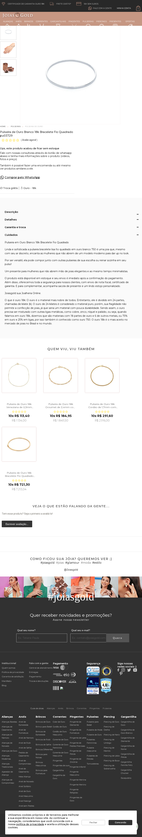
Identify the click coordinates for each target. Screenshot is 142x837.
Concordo (120, 822)
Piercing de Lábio (112, 756)
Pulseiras (88, 21)
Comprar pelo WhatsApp (22, 177)
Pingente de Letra (78, 738)
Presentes (115, 21)
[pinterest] (121, 673)
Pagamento (35, 676)
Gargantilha (58, 770)
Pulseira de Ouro (94, 734)
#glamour (72, 562)
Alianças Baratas (9, 722)
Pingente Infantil (78, 767)
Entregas (33, 672)
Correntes (42, 21)
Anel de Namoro (26, 738)
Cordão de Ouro (60, 726)
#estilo (96, 562)
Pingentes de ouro (61, 765)
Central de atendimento (41, 667)
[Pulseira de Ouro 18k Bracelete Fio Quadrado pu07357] (19, 444)
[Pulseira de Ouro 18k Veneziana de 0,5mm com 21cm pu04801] (19, 375)
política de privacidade (30, 824)
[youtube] (135, 669)
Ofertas (130, 21)
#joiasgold (48, 562)
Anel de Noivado (26, 781)
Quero (117, 638)
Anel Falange (25, 801)
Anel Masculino (26, 796)
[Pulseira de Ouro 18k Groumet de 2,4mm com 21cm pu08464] (60, 375)
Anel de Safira (25, 748)
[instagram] (123, 669)
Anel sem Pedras (26, 806)
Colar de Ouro (59, 722)
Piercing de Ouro (111, 722)
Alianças (8, 21)
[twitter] (129, 669)
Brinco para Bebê (44, 726)
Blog (4, 685)
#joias (60, 562)
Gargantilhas (58, 21)
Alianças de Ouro (9, 751)
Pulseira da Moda (94, 730)
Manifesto (6, 681)
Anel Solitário (25, 786)
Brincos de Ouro (43, 722)
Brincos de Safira (43, 744)
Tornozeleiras (93, 764)
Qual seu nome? (26, 630)
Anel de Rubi (25, 743)
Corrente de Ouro (60, 739)
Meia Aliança (24, 776)
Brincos (28, 21)
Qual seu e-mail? (80, 630)
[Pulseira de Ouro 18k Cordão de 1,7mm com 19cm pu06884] (102, 375)
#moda (86, 562)
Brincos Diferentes (44, 749)
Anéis (18, 21)
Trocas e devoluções (38, 681)
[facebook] (118, 669)
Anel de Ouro (25, 791)
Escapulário (126, 778)
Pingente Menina (78, 780)
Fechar (93, 822)
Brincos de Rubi (43, 739)
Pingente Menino (78, 784)
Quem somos (8, 667)
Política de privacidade (13, 672)
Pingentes (74, 21)
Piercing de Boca (111, 760)
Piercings (101, 21)
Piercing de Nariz (112, 734)
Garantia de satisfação (13, 676)
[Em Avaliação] (93, 685)
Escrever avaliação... (17, 524)
